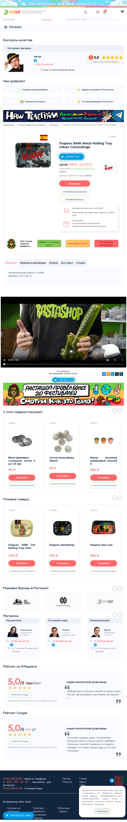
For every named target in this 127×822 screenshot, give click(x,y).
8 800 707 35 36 (15, 782)
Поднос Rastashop (61, 544)
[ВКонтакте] (104, 374)
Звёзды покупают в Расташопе (97, 90)
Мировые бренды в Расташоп (25, 588)
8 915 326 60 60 (12, 778)
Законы (66, 778)
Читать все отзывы (19, 694)
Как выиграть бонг (75, 199)
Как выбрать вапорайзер (106, 243)
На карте (16, 651)
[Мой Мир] (112, 374)
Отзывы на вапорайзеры (35, 90)
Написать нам (20, 815)
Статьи (83, 778)
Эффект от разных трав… (49, 243)
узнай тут (72, 156)
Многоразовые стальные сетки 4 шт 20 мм (21, 460)
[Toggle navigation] (55, 15)
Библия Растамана (34, 101)
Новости (67, 782)
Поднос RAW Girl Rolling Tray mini (21, 546)
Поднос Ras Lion (101, 544)
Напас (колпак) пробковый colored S (103, 460)
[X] (117, 374)
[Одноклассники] (108, 374)
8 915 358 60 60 (12, 788)
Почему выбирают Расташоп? (97, 101)
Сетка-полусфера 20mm (61, 459)
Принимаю (102, 811)
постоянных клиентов (82, 168)
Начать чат (66, 380)
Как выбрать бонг (78, 243)
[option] (33, 156)
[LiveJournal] (121, 374)
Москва (10, 20)
